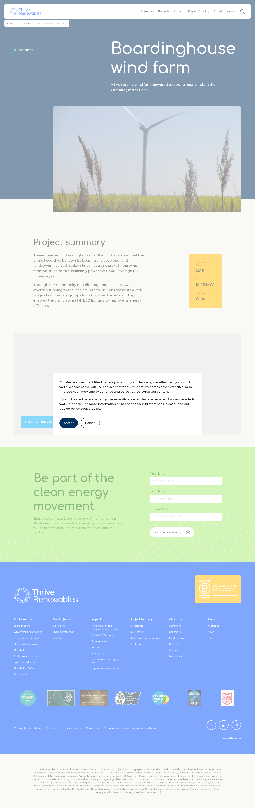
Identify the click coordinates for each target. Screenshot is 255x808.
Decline (90, 423)
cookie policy (90, 408)
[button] (127, 404)
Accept (69, 423)
